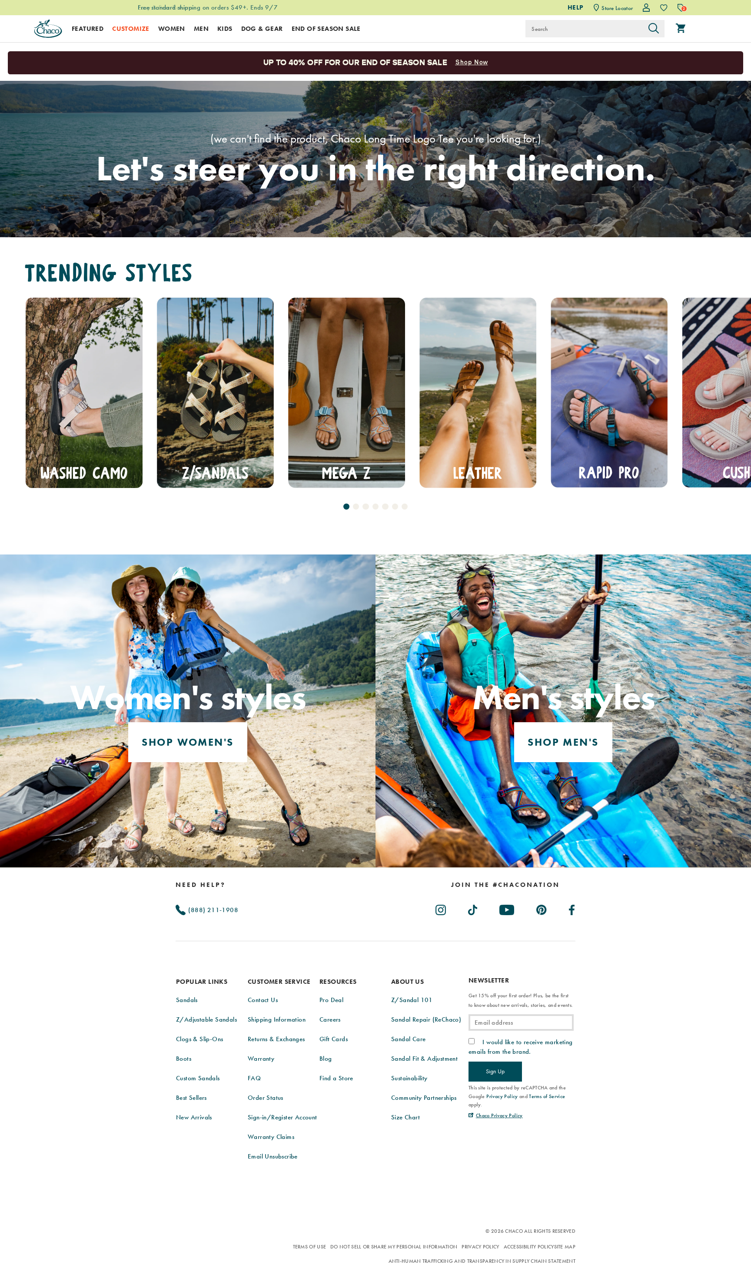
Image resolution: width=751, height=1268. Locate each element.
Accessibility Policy (529, 1246)
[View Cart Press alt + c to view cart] (680, 28)
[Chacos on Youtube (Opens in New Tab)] (507, 908)
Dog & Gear (262, 28)
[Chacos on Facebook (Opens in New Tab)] (572, 908)
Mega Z (215, 473)
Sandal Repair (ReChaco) (426, 1019)
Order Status (265, 1097)
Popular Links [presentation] (201, 981)
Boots (183, 1058)
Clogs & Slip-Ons (199, 1039)
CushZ (609, 473)
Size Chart (405, 1117)
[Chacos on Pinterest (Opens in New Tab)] (542, 908)
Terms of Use (309, 1246)
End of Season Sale (326, 28)
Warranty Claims (271, 1136)
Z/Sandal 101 (412, 1000)
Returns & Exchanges (276, 1039)
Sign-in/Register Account (282, 1117)
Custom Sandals (198, 1078)
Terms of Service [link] (547, 1096)
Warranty (261, 1058)
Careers (330, 1019)
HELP (576, 7)
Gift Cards (333, 1039)
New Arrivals (194, 1117)
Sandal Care (408, 1039)
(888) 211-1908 (212, 910)
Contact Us (263, 1000)
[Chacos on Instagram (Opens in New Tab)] (441, 908)
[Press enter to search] (654, 28)
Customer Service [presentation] (279, 981)
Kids (225, 28)
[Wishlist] (664, 7)
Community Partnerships (424, 1097)
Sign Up (495, 1071)
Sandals (187, 1000)
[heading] (505, 885)
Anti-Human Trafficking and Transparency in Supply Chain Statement (482, 1261)
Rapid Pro (478, 473)
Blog (325, 1058)
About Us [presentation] (407, 981)
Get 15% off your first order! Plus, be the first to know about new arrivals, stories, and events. (521, 1000)
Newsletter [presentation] (489, 980)
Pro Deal (331, 1000)
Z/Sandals (84, 473)
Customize (131, 28)
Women (171, 28)
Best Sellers (191, 1097)
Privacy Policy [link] (502, 1096)
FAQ (254, 1078)
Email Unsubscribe (273, 1156)
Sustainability (409, 1078)
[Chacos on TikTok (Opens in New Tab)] (473, 908)
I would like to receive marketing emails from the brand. (521, 1047)
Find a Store (336, 1078)
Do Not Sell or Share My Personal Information (393, 1246)
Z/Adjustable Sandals (206, 1019)
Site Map (564, 1246)
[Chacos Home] (47, 29)
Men (201, 28)
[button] (346, 507)
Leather (346, 473)
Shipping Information (277, 1019)
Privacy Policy (480, 1246)
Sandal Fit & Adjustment (424, 1058)
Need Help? (201, 885)
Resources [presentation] (338, 981)
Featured (87, 28)
